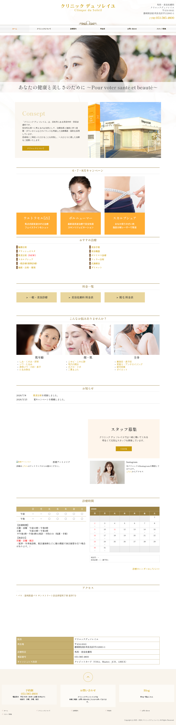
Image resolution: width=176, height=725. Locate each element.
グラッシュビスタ (26, 251)
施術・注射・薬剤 (26, 267)
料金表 (102, 29)
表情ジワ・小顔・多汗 (30, 367)
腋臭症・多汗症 (124, 361)
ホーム (14, 29)
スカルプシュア (25, 259)
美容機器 (95, 251)
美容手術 (95, 247)
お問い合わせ (132, 29)
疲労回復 (121, 367)
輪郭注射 (22, 247)
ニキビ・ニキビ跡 (76, 361)
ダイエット (96, 267)
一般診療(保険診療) (27, 263)
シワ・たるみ (25, 364)
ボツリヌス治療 (98, 255)
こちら (25, 466)
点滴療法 (95, 263)
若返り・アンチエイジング (130, 364)
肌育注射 (22, 255)
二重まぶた (73, 369)
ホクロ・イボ (74, 367)
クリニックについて (44, 29)
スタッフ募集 (161, 29)
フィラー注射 (97, 259)
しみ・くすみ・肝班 (29, 361)
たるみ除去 (24, 369)
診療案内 (73, 29)
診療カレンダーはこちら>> (146, 568)
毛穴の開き (73, 364)
